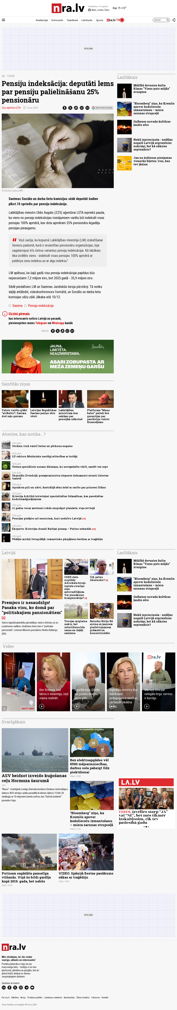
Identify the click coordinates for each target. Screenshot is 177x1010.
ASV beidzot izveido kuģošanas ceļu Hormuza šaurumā (34, 778)
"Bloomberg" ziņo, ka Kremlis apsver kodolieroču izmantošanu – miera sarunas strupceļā (154, 108)
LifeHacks (86, 20)
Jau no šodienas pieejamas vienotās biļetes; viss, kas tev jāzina (152, 161)
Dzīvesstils (57, 20)
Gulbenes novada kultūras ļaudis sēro (152, 123)
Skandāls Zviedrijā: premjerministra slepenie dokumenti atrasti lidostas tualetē (60, 477)
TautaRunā (72, 20)
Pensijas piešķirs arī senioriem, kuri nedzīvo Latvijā (46, 518)
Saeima (15, 306)
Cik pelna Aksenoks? (97, 578)
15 (84, 518)
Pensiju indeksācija (39, 306)
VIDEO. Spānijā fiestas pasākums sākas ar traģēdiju (86, 875)
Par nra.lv (6, 997)
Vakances (95, 997)
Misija (23, 997)
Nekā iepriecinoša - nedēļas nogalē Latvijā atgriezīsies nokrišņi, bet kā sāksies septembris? (153, 144)
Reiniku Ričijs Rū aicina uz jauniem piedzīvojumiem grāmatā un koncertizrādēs (101, 627)
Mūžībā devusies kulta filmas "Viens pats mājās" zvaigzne (151, 88)
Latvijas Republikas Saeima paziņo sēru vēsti (43, 413)
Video (8, 646)
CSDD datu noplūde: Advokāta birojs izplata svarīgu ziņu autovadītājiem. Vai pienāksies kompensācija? (75, 587)
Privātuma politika (34, 997)
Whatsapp (58, 323)
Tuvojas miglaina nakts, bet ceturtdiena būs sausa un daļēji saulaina (75, 627)
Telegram (41, 323)
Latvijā (11, 75)
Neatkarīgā (42, 20)
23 (94, 529)
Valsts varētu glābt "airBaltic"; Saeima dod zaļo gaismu (14, 413)
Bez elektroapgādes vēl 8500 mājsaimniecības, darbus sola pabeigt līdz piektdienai (89, 766)
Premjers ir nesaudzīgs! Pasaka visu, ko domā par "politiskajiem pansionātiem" (32, 607)
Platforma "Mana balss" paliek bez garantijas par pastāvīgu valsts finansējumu (98, 416)
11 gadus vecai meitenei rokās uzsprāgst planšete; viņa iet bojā (53, 508)
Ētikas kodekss (83, 997)
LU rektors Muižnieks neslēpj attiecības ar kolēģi (44, 456)
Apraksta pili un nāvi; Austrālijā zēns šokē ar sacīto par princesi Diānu (59, 487)
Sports (99, 20)
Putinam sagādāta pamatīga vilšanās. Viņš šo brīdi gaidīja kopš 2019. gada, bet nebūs (26, 877)
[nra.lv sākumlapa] (68, 8)
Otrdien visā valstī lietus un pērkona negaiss (42, 446)
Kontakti (105, 997)
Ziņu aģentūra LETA (11, 107)
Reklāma (15, 997)
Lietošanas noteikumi (53, 997)
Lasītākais (127, 77)
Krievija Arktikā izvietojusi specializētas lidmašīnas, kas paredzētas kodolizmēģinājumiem (57, 498)
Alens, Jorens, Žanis (98, 10)
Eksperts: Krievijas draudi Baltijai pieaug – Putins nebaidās (51, 528)
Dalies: (45, 331)
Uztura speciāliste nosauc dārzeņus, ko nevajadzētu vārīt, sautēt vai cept (60, 466)
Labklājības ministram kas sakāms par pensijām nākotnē (70, 415)
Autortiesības (69, 997)
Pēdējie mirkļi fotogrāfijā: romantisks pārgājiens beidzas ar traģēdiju (57, 539)
